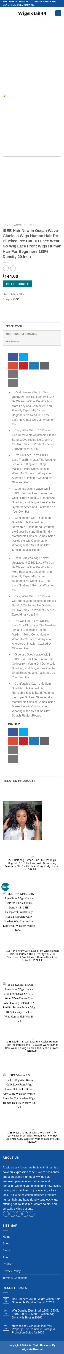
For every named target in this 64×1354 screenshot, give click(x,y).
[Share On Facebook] (13, 357)
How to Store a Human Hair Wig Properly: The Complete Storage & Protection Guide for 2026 (33, 1329)
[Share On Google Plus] (13, 366)
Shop (6, 1243)
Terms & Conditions (15, 1277)
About (6, 1257)
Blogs (6, 1250)
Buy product (17, 283)
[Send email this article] (44, 366)
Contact (7, 1264)
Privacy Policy (12, 1271)
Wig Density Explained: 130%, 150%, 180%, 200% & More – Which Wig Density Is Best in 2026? (35, 1314)
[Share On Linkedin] (34, 366)
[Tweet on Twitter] (23, 357)
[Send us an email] (25, 1214)
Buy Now (14, 723)
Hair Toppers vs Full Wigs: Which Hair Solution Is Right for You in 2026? (36, 1300)
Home (6, 225)
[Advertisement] (32, 60)
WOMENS (19, 225)
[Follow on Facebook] (6, 1214)
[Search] (58, 13)
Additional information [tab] (21, 334)
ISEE (31, 225)
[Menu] (5, 13)
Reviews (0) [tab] (13, 341)
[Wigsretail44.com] (32, 13)
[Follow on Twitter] (19, 1214)
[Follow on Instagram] (12, 1214)
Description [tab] (14, 326)
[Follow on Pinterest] (31, 1214)
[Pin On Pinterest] (23, 366)
